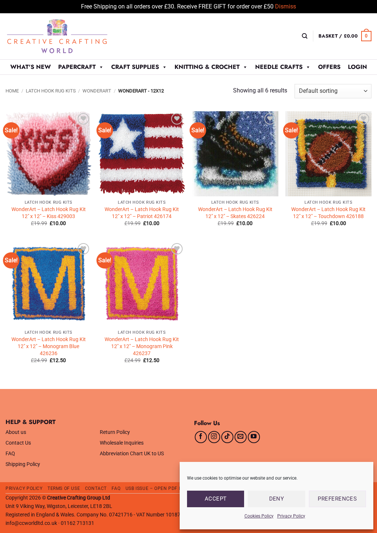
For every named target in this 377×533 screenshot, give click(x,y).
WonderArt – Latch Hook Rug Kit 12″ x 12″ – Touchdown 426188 (328, 213)
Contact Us (18, 443)
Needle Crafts (279, 67)
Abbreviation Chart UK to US (132, 453)
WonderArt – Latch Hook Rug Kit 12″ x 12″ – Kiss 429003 (48, 213)
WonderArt (96, 91)
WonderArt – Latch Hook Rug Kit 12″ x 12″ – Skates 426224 (235, 213)
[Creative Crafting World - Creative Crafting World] (71, 36)
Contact (96, 488)
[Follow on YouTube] (254, 437)
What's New (30, 67)
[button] (344, 36)
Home (12, 91)
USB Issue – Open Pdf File (157, 488)
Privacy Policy (291, 516)
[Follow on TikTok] (227, 437)
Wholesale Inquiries (122, 443)
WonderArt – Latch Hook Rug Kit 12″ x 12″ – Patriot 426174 (142, 213)
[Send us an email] (241, 437)
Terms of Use (63, 488)
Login (357, 67)
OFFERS (329, 67)
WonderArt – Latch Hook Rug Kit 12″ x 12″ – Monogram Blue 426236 (48, 346)
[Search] (304, 36)
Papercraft (77, 67)
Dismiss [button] (285, 6)
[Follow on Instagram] (214, 437)
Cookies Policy (259, 516)
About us (16, 432)
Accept (216, 498)
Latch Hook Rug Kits (51, 91)
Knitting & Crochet (207, 67)
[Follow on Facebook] (201, 437)
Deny (276, 498)
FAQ (10, 453)
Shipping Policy (23, 464)
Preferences (337, 498)
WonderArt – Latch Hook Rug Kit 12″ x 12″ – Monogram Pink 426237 (142, 346)
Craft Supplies (135, 67)
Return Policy (115, 432)
